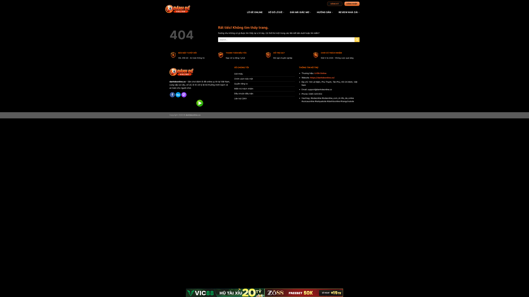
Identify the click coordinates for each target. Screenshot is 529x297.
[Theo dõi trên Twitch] (184, 94)
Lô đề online (255, 12)
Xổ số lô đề (275, 12)
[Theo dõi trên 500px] (178, 94)
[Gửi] (357, 39)
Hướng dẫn (324, 12)
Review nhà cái (348, 12)
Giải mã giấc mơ (299, 12)
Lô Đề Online (320, 73)
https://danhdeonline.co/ (322, 77)
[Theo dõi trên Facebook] (172, 94)
